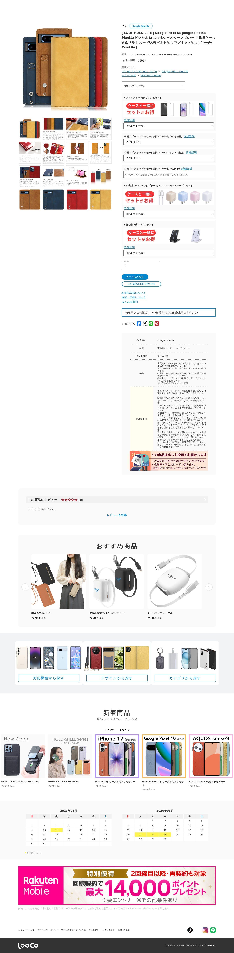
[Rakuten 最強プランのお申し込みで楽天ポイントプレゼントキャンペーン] (117, 885)
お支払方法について (134, 292)
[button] (110, 730)
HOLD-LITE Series (151, 75)
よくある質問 (130, 301)
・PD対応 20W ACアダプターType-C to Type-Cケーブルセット (158, 185)
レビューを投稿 (117, 515)
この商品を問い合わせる (142, 284)
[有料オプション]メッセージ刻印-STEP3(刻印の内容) (151, 168)
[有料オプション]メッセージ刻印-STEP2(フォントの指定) (154, 152)
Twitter (197, 930)
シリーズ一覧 (129, 75)
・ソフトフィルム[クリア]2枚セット (142, 97)
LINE (213, 930)
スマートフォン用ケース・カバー (139, 71)
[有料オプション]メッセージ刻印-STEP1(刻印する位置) (152, 136)
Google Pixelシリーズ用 (175, 71)
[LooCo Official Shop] (28, 946)
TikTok (190, 930)
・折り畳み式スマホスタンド (138, 224)
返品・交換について (134, 297)
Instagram (205, 930)
